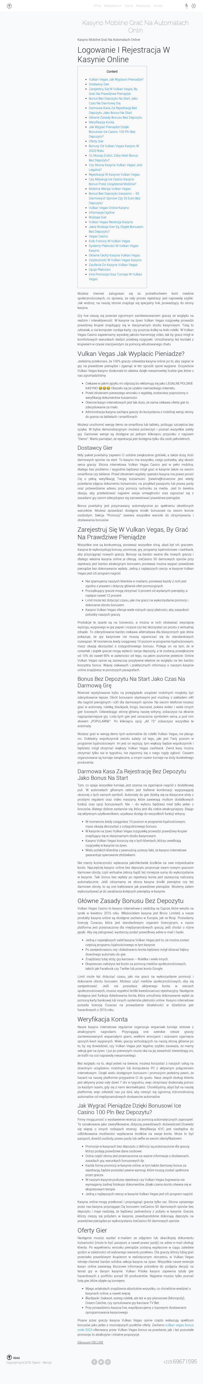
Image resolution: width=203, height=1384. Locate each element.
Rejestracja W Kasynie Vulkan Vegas (114, 174)
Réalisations (111, 6)
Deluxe (129, 6)
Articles (158, 6)
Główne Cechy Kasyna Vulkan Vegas (114, 255)
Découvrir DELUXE (90, 1342)
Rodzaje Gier (97, 217)
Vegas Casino (98, 236)
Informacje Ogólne (101, 212)
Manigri (47, 1362)
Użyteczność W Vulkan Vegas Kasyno (115, 260)
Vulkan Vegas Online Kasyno (109, 208)
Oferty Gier (96, 141)
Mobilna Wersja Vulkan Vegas (110, 189)
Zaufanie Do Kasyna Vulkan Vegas (113, 265)
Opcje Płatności (100, 269)
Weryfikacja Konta (101, 122)
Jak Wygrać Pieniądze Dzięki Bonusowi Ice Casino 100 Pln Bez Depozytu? (112, 131)
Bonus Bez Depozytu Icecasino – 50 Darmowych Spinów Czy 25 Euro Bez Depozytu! (114, 198)
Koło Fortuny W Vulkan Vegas (109, 241)
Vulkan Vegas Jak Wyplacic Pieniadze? (116, 79)
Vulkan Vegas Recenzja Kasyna (111, 222)
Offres (97, 6)
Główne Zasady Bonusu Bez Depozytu (115, 117)
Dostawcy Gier (99, 84)
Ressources (143, 6)
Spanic (36, 1362)
